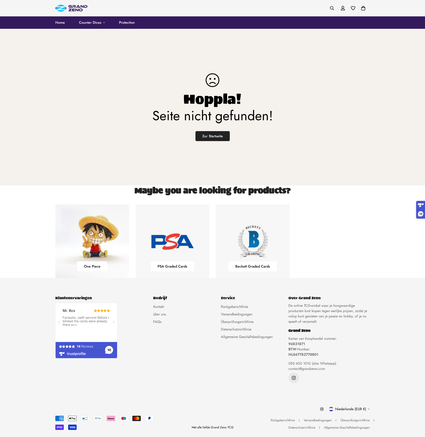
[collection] (92, 241)
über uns (159, 314)
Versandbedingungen (236, 314)
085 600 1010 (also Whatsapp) (312, 363)
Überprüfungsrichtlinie (237, 321)
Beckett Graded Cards (252, 266)
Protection (127, 22)
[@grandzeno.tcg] (293, 378)
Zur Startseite (212, 136)
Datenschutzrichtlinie (236, 329)
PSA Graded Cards (172, 266)
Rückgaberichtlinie (234, 306)
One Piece (92, 266)
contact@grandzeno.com (306, 368)
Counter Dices (90, 22)
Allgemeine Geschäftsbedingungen (247, 336)
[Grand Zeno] (71, 8)
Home (60, 22)
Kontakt (158, 306)
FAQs (157, 321)
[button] (363, 8)
